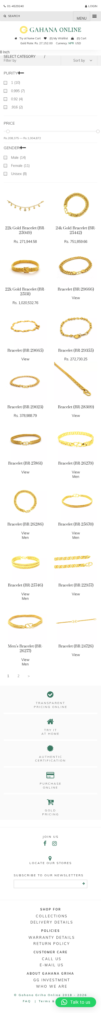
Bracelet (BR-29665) (25, 350)
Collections (52, 916)
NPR (71, 43)
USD (78, 43)
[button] (75, 1002)
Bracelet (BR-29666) (76, 289)
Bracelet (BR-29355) (76, 350)
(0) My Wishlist (58, 38)
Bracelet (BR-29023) (25, 407)
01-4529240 (15, 6)
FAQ (27, 1001)
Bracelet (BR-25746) (25, 585)
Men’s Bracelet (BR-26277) (25, 649)
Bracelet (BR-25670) (75, 524)
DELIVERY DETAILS (51, 922)
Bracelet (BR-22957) (75, 585)
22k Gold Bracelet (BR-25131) (25, 292)
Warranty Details (51, 937)
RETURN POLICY (51, 943)
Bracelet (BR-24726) (75, 646)
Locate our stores (50, 863)
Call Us (52, 959)
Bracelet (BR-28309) (76, 407)
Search (13, 16)
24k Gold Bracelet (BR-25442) (76, 230)
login (92, 6)
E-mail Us (52, 965)
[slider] (8, 131)
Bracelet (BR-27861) (25, 463)
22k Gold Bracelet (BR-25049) (25, 230)
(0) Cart (81, 38)
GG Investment (51, 980)
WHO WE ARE (51, 986)
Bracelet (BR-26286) (25, 524)
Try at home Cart (30, 38)
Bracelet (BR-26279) (75, 463)
